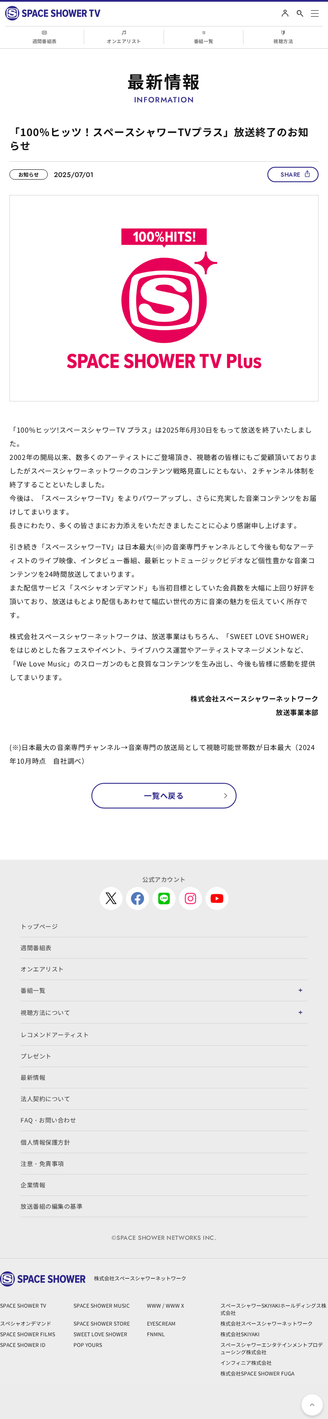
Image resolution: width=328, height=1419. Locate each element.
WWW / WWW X (165, 1305)
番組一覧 (204, 41)
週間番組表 (44, 41)
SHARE (291, 174)
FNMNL (156, 1334)
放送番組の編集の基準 (51, 1206)
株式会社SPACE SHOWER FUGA (257, 1373)
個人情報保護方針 (45, 1142)
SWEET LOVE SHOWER (100, 1334)
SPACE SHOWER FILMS (27, 1334)
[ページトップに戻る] (312, 1405)
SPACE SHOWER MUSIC (101, 1305)
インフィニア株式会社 (246, 1362)
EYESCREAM (161, 1323)
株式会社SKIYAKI (240, 1334)
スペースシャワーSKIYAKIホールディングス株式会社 (273, 1309)
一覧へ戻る (164, 795)
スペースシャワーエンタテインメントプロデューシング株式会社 (271, 1348)
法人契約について (45, 1098)
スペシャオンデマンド (25, 1323)
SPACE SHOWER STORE (101, 1323)
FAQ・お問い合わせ (48, 1120)
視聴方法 (283, 41)
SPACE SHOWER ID (22, 1344)
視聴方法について (45, 1012)
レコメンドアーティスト (54, 1034)
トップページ (39, 926)
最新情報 (32, 1077)
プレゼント (36, 1056)
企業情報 (32, 1185)
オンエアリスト (124, 41)
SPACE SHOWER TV (23, 1305)
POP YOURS (87, 1344)
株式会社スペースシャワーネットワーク (266, 1323)
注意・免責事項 (42, 1163)
